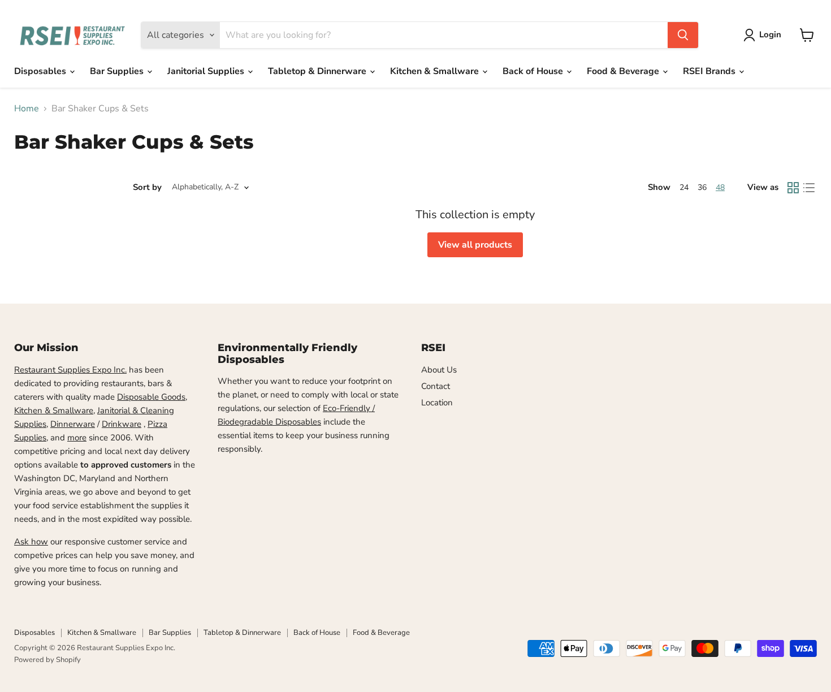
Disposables (41, 71)
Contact (435, 386)
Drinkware (121, 424)
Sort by (147, 187)
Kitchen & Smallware (435, 71)
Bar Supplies (118, 71)
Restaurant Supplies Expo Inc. (70, 369)
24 (684, 187)
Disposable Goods (151, 397)
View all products (475, 245)
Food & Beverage (624, 71)
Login (770, 34)
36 (702, 187)
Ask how (31, 541)
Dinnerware (72, 424)
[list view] (809, 188)
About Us (439, 369)
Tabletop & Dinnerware (318, 71)
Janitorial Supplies (206, 71)
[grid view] (793, 188)
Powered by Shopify (47, 660)
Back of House (534, 71)
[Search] (683, 35)
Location (437, 402)
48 (720, 187)
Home (26, 108)
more (76, 437)
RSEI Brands (710, 71)
